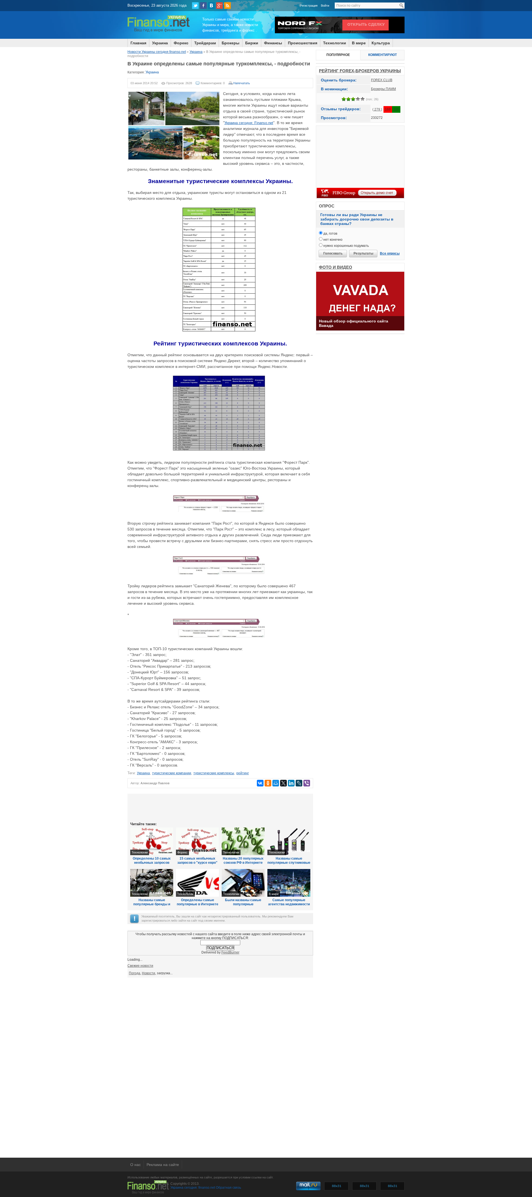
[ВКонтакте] (211, 5)
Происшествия (302, 43)
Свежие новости (140, 966)
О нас (135, 1164)
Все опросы (390, 253)
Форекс (181, 43)
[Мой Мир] (275, 783)
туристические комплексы (213, 773)
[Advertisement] (220, 807)
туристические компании (171, 773)
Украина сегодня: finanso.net (192, 1188)
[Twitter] (195, 5)
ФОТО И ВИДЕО (335, 267)
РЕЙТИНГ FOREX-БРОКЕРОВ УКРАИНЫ (360, 70)
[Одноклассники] (268, 783)
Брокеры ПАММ (383, 89)
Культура (381, 43)
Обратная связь (228, 1188)
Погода (134, 973)
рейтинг (242, 773)
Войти (325, 5)
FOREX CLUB (381, 80)
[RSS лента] (227, 5)
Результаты (363, 253)
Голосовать (332, 253)
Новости (148, 973)
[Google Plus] (219, 5)
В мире (359, 43)
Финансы (273, 43)
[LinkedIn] (291, 783)
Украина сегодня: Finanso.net (248, 123)
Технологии (334, 43)
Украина (160, 43)
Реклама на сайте (163, 1164)
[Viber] (306, 783)
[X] (283, 783)
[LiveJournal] (299, 783)
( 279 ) (377, 109)
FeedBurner (230, 952)
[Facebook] (203, 5)
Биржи (251, 43)
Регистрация (309, 5)
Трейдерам (205, 43)
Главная (138, 43)
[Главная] (158, 31)
